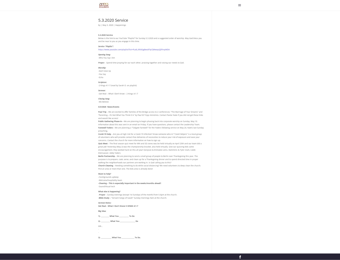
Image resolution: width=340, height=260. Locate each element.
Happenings (120, 25)
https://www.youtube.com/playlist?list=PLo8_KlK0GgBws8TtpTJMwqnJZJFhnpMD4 (134, 49)
